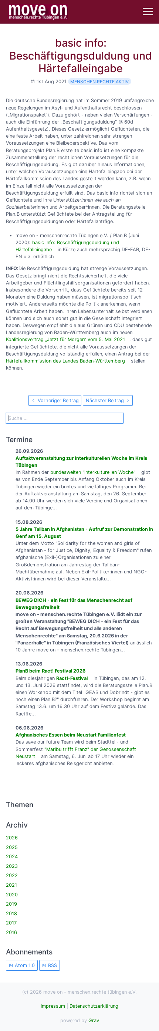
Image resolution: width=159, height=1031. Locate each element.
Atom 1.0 (24, 965)
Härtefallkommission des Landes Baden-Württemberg (65, 361)
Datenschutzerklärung (94, 1006)
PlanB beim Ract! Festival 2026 (50, 671)
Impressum (53, 1006)
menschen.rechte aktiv (99, 81)
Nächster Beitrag (105, 400)
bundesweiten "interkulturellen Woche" (92, 472)
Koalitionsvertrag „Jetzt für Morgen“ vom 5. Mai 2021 (65, 339)
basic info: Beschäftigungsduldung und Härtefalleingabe (80, 55)
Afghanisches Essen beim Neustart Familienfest (71, 735)
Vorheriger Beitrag (57, 400)
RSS (52, 965)
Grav (93, 1020)
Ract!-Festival (72, 678)
